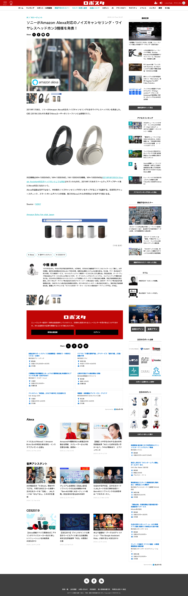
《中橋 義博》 (117, 246)
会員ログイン (138, 329)
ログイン (97, 332)
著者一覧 (65, 589)
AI (112, 8)
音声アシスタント (46, 255)
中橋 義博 (50, 265)
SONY (38, 204)
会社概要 (73, 589)
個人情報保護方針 (104, 589)
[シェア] (38, 34)
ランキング (30, 8)
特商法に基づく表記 (119, 589)
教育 (160, 8)
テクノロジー (121, 8)
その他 (167, 8)
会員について (95, 8)
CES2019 (61, 255)
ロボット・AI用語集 (44, 8)
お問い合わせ (83, 589)
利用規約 (93, 589)
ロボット (105, 8)
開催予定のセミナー (62, 8)
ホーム (20, 8)
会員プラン (152, 329)
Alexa (32, 255)
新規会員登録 (52, 332)
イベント (143, 8)
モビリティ (133, 8)
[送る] (43, 34)
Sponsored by (109, 409)
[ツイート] (34, 34)
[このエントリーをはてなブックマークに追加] (48, 34)
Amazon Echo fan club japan (40, 215)
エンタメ (152, 8)
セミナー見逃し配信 (79, 8)
